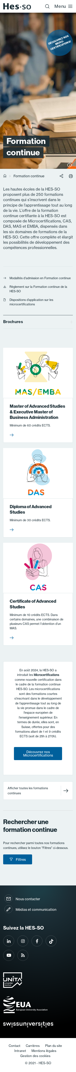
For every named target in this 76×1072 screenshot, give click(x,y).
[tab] (38, 322)
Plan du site (53, 1046)
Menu (60, 6)
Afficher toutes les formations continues (28, 790)
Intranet (20, 1051)
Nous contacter (28, 899)
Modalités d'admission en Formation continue (40, 278)
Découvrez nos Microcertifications (38, 753)
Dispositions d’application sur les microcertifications (31, 302)
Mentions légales (43, 1051)
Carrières (33, 1046)
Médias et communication (36, 909)
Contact (14, 1046)
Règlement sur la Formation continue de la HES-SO (38, 289)
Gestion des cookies (35, 1056)
